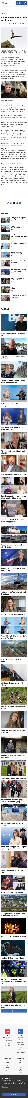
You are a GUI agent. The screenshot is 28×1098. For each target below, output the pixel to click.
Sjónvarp (7, 1069)
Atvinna (20, 1064)
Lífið (7, 1065)
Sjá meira (14, 1011)
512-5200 (21, 1037)
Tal (20, 1074)
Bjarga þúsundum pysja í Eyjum (12, 892)
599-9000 (8, 1045)
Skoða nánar (5, 1086)
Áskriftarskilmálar (20, 1044)
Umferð (20, 1047)
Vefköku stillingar (14, 1090)
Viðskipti (7, 1062)
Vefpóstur (21, 1049)
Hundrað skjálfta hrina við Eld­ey (12, 958)
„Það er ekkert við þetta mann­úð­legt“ (14, 474)
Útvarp (7, 1070)
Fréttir (7, 1060)
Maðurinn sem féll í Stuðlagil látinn (13, 936)
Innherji (20, 1060)
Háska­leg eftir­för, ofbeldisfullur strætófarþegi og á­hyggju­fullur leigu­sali (14, 982)
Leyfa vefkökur (14, 1094)
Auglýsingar (20, 1039)
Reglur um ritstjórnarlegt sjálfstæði (7, 1038)
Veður (21, 1067)
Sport (7, 1064)
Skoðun (7, 1067)
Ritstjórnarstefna (20, 1042)
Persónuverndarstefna (7, 1040)
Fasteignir (21, 1062)
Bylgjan (20, 1069)
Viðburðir (20, 1065)
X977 (21, 1072)
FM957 (20, 1070)
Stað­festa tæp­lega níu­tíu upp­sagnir (13, 614)
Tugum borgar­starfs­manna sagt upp (13, 778)
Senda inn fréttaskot (20, 1052)
